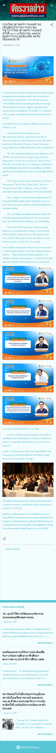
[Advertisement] (28, 574)
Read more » (46, 643)
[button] (52, 25)
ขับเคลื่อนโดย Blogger (30, 747)
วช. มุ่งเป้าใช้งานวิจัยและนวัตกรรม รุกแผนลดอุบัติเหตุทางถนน (22, 615)
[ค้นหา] (52, 6)
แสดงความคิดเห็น (12, 549)
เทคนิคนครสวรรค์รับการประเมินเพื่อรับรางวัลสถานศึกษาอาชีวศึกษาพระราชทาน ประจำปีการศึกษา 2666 (23, 655)
